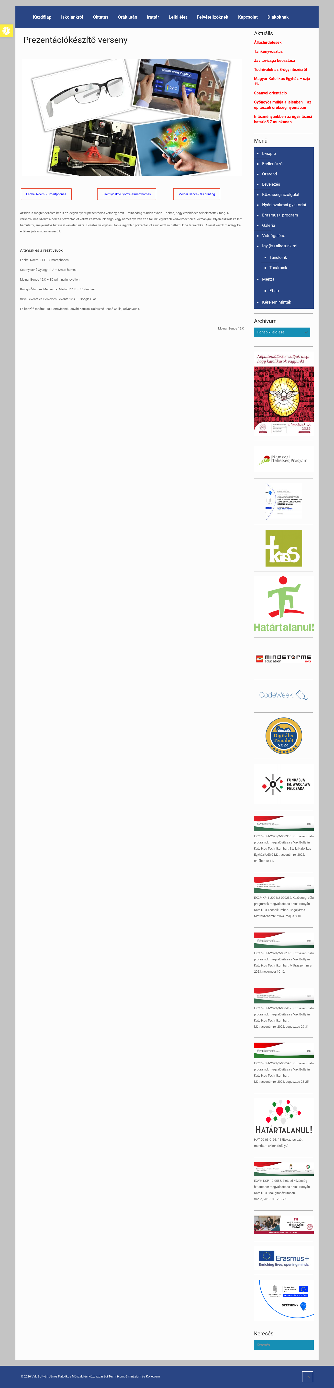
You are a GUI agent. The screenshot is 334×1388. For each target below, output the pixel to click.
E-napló (269, 153)
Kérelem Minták (276, 302)
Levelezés (271, 184)
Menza (268, 279)
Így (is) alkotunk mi (279, 245)
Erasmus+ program (280, 215)
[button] (6, 30)
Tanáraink (278, 267)
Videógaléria (273, 235)
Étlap (274, 290)
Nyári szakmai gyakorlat (284, 204)
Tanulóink (278, 257)
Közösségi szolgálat (281, 194)
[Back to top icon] (307, 1376)
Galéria (268, 225)
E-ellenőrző (272, 163)
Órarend (269, 173)
